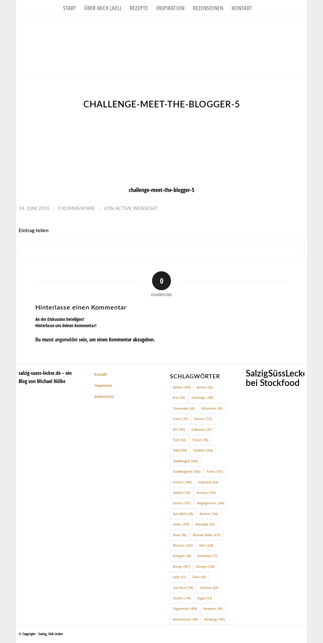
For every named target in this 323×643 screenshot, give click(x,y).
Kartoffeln (183, 513)
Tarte (199, 576)
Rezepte (205, 566)
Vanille (182, 598)
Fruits (215, 471)
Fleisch (200, 439)
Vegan (204, 598)
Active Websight (136, 208)
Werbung (214, 619)
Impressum (103, 385)
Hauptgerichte (211, 503)
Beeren (205, 387)
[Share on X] (161, 249)
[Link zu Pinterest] (302, 25)
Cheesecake (184, 408)
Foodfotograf (185, 461)
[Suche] (260, 8)
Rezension (207, 555)
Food (180, 450)
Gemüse (206, 492)
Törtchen (209, 587)
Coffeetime (212, 408)
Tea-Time (183, 587)
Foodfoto (203, 450)
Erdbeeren (201, 429)
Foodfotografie (187, 471)
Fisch (179, 439)
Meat (180, 534)
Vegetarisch (185, 608)
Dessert (203, 418)
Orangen (182, 555)
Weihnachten (185, 619)
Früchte (182, 482)
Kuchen (209, 513)
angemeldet (66, 339)
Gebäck (182, 492)
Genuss (182, 503)
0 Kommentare (76, 208)
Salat (179, 576)
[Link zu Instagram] (292, 25)
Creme (180, 418)
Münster (183, 545)
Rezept (181, 566)
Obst (206, 545)
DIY (179, 429)
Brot (179, 397)
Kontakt (100, 374)
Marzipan (205, 524)
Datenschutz (104, 396)
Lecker (181, 524)
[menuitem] (69, 8)
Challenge (202, 397)
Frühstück (208, 482)
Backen (182, 387)
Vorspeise (213, 608)
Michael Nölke (207, 534)
